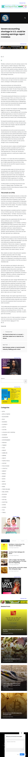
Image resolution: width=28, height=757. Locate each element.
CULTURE (4, 429)
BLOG (3, 419)
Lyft (6, 65)
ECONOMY (4, 434)
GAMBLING (4, 453)
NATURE (4, 484)
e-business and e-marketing (8, 432)
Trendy (22, 540)
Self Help (4, 499)
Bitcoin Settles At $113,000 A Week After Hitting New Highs (18, 568)
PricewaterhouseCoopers (7, 222)
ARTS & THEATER (6, 414)
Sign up (13, 321)
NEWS (3, 486)
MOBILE (4, 473)
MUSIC (3, 481)
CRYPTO (4, 427)
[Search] (25, 381)
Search (3, 378)
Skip (18, 754)
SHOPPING (4, 502)
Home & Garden (5, 466)
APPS (3, 411)
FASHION (4, 442)
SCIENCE (4, 497)
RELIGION (4, 494)
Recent (5, 540)
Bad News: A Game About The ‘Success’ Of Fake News (16, 545)
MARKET (4, 471)
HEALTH (4, 458)
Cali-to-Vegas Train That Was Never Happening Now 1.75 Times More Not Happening (17, 561)
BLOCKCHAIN (5, 416)
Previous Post (8, 332)
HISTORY (4, 463)
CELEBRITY (4, 424)
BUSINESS (4, 421)
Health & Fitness (6, 460)
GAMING (4, 455)
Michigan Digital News (14, 547)
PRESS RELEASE (6, 489)
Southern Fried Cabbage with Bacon (16, 552)
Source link (3, 326)
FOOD (3, 447)
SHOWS (4, 504)
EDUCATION (5, 437)
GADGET (4, 450)
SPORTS (4, 507)
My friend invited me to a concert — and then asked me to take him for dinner (13, 336)
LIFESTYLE (4, 468)
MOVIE (3, 478)
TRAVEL (4, 512)
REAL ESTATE (5, 491)
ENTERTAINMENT (6, 440)
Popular (14, 540)
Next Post (5, 345)
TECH (3, 510)
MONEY (4, 476)
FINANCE (4, 445)
